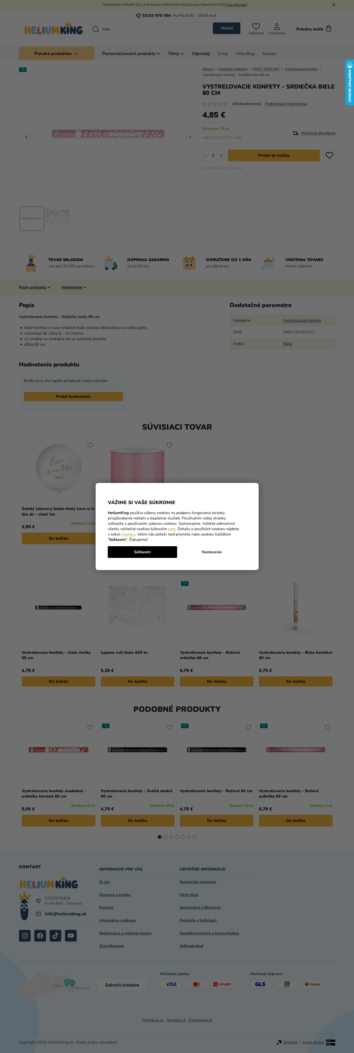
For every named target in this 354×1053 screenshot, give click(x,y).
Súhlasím (142, 552)
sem (172, 529)
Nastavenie (212, 552)
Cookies (128, 534)
